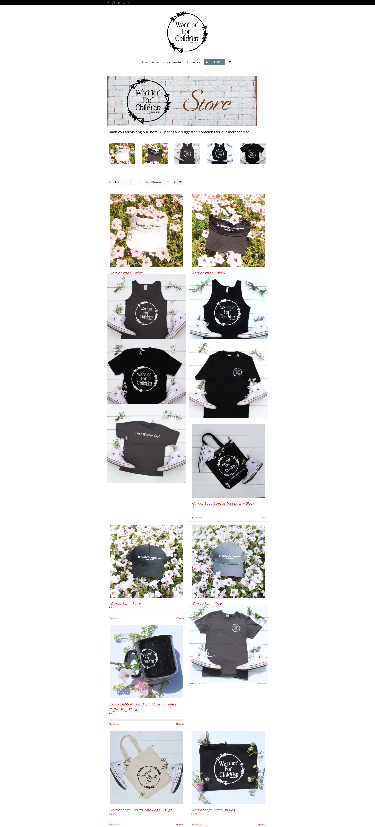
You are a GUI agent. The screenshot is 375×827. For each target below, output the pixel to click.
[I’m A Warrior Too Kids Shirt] (146, 443)
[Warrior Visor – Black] (228, 230)
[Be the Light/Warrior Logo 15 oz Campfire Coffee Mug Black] (146, 661)
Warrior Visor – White (126, 272)
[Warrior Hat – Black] (146, 561)
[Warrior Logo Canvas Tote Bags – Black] (228, 461)
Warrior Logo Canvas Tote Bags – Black (222, 503)
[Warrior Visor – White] (146, 230)
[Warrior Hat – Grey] (228, 561)
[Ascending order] (140, 182)
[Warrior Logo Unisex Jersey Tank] (228, 313)
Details (263, 517)
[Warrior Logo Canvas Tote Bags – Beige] (146, 767)
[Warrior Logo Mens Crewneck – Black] (228, 378)
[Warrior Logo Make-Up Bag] (228, 767)
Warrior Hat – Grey (206, 603)
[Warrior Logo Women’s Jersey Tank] (146, 313)
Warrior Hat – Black (125, 603)
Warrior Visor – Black (208, 272)
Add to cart (197, 517)
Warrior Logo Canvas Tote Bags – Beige (140, 809)
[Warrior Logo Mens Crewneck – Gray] (228, 644)
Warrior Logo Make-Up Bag (213, 809)
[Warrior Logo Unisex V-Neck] (146, 378)
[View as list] (180, 182)
